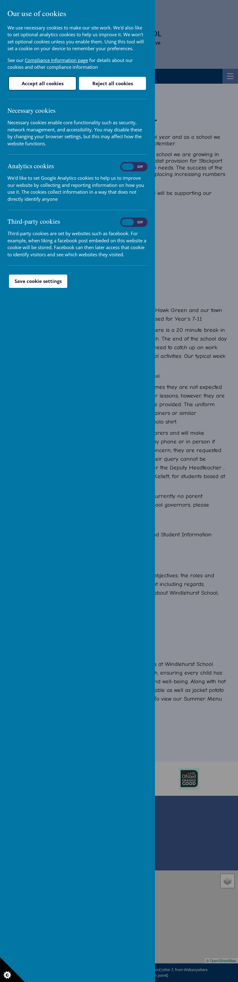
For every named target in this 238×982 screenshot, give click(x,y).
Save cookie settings (38, 281)
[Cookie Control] (12, 969)
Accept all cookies (43, 83)
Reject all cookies (112, 83)
